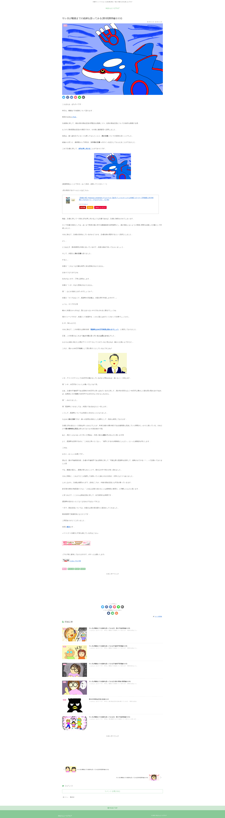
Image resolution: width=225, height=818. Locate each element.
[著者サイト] (108, 613)
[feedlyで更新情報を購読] (112, 613)
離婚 (65, 568)
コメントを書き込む (112, 791)
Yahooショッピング (100, 207)
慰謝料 (77, 568)
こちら (74, 117)
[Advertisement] (112, 587)
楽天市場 (82, 207)
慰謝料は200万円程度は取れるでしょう (105, 329)
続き (68, 527)
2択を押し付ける (84, 148)
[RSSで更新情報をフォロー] (116, 613)
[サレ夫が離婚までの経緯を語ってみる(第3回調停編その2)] (71, 97)
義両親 (83, 568)
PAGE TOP (113, 808)
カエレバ (86, 204)
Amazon (90, 207)
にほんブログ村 (75, 561)
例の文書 (71, 568)
